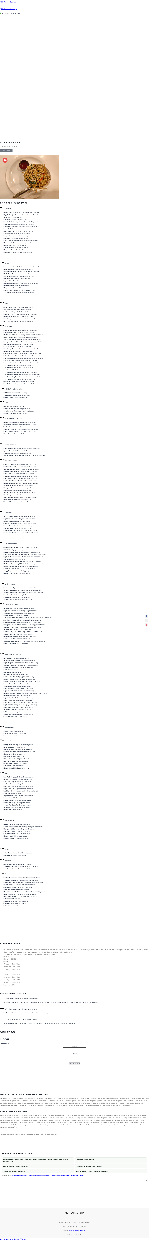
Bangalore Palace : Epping (85, 1159)
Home (61, 1222)
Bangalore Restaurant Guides (22, 1175)
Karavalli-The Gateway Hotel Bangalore (89, 1166)
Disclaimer (82, 1226)
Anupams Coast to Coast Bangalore (15, 1166)
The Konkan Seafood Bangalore (14, 1171)
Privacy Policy (85, 1222)
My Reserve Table (74, 1213)
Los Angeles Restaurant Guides (44, 1175)
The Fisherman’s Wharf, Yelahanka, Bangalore (92, 1171)
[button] (76, 976)
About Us (68, 1222)
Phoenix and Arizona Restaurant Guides (69, 1175)
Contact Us (76, 1222)
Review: (74, 1054)
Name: (74, 1046)
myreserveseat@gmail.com (77, 1230)
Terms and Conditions (70, 1226)
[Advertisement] (51, 927)
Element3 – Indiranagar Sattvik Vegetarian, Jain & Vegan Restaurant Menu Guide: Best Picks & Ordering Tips (35, 1160)
